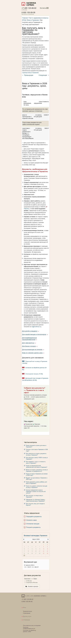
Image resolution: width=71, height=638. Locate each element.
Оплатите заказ (31, 520)
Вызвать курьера (33, 586)
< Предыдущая (27, 75)
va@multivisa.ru (36, 326)
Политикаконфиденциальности (29, 628)
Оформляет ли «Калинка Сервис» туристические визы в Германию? (35, 500)
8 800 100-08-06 (28, 12)
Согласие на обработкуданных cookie (29, 631)
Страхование (26, 613)
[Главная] (29, 4)
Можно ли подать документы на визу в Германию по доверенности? (37, 470)
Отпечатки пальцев (32, 524)
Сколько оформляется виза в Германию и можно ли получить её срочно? (35, 491)
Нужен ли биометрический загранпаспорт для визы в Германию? (36, 466)
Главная (25, 18)
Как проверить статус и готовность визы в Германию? (36, 462)
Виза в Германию (33, 20)
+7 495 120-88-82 (29, 8)
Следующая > (44, 75)
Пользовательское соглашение (31, 625)
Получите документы (33, 527)
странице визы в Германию (30, 72)
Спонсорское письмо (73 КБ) (34, 374)
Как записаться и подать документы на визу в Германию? (36, 454)
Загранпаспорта (27, 611)
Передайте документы (34, 516)
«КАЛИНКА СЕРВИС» (39, 596)
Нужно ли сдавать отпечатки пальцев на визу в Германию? (36, 486)
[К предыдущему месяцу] (23, 539)
